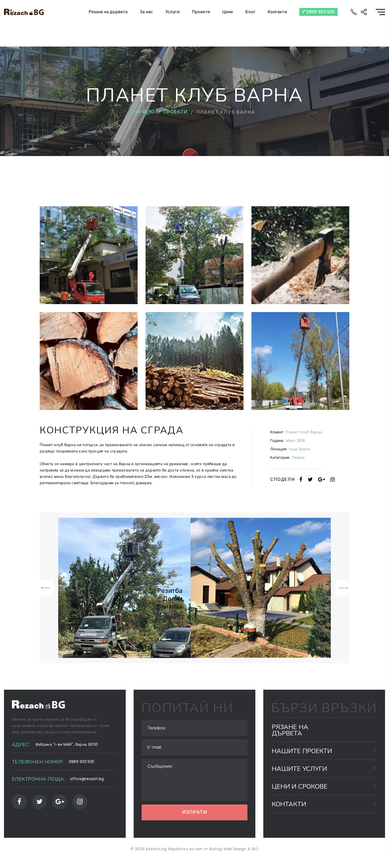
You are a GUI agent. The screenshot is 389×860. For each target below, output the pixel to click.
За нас (146, 11)
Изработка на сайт (185, 849)
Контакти (277, 11)
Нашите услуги (299, 769)
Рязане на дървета (108, 11)
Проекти (201, 11)
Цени (227, 11)
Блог (250, 11)
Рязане (298, 457)
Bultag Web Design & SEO (234, 849)
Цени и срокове (299, 786)
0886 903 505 (320, 11)
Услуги (172, 11)
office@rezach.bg (87, 778)
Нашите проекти (302, 751)
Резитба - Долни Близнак (170, 598)
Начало (144, 112)
